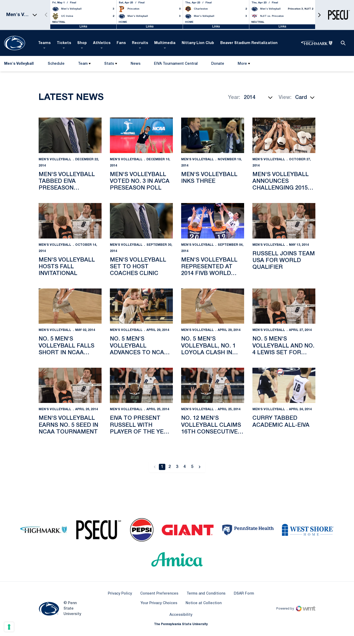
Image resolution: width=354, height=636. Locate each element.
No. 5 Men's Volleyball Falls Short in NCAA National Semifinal (69, 346)
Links (83, 26)
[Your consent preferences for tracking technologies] (9, 627)
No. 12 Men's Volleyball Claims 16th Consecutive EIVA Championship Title (211, 425)
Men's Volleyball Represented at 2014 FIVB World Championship (209, 267)
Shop (82, 43)
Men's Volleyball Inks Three (209, 178)
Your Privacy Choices (158, 603)
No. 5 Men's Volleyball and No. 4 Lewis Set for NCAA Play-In (283, 346)
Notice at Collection (204, 603)
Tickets (64, 43)
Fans (121, 43)
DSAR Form (244, 593)
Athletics (101, 43)
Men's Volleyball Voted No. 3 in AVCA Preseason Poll (139, 181)
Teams (44, 43)
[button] (319, 15)
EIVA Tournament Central (176, 65)
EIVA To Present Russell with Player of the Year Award (141, 425)
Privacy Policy (120, 593)
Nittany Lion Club (198, 43)
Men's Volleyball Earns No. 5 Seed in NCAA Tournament (68, 425)
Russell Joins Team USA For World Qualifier (283, 260)
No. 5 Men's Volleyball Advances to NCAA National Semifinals (139, 346)
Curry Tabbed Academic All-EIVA (280, 422)
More (242, 64)
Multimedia (164, 43)
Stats (109, 64)
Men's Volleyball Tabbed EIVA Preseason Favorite (67, 182)
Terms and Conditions (206, 593)
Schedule (56, 64)
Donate (217, 65)
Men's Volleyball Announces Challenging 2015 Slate (280, 182)
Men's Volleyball (55, 159)
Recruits (140, 43)
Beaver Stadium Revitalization (249, 43)
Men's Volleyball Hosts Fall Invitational (67, 266)
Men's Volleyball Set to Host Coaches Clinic (138, 266)
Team (83, 64)
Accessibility (180, 615)
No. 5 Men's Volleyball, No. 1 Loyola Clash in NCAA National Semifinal (208, 346)
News (135, 64)
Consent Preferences (159, 593)
